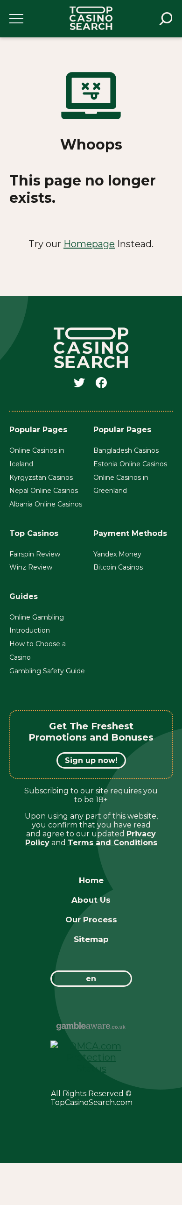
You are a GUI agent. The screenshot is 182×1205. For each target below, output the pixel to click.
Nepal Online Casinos (43, 490)
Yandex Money (117, 554)
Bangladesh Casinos (126, 450)
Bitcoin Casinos (118, 567)
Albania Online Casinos (45, 504)
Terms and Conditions (112, 842)
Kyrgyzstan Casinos (41, 477)
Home (91, 880)
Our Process (91, 919)
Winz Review (30, 567)
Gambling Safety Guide (47, 671)
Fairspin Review (34, 554)
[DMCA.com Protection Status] (91, 1068)
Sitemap (91, 939)
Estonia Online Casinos (130, 464)
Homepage (89, 244)
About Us (91, 900)
